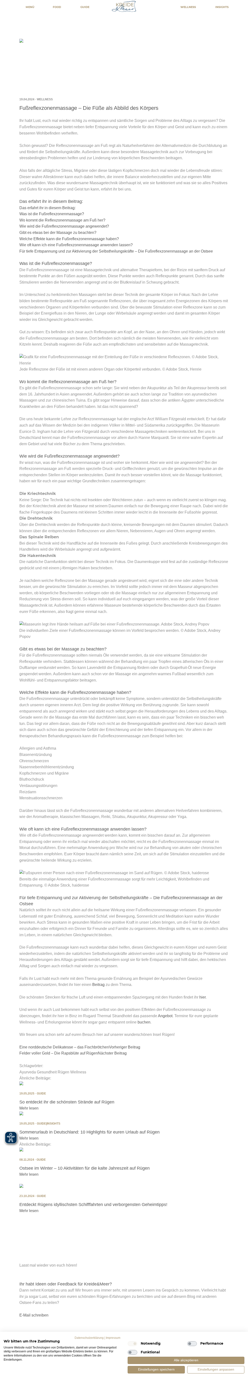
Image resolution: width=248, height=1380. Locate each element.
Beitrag (98, 985)
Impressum (113, 1338)
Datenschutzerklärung (89, 1338)
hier (202, 997)
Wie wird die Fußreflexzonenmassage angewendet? (64, 226)
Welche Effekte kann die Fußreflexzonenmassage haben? (69, 239)
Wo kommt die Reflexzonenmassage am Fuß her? (62, 220)
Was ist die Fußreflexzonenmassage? (51, 214)
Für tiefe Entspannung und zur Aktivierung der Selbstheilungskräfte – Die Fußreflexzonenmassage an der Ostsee (116, 251)
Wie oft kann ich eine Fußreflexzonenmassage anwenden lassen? (76, 245)
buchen (144, 1022)
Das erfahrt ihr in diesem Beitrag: (47, 208)
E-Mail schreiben (33, 1315)
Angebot (165, 1016)
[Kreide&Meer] (124, 7)
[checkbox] (132, 1343)
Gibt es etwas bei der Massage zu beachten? (57, 232)
